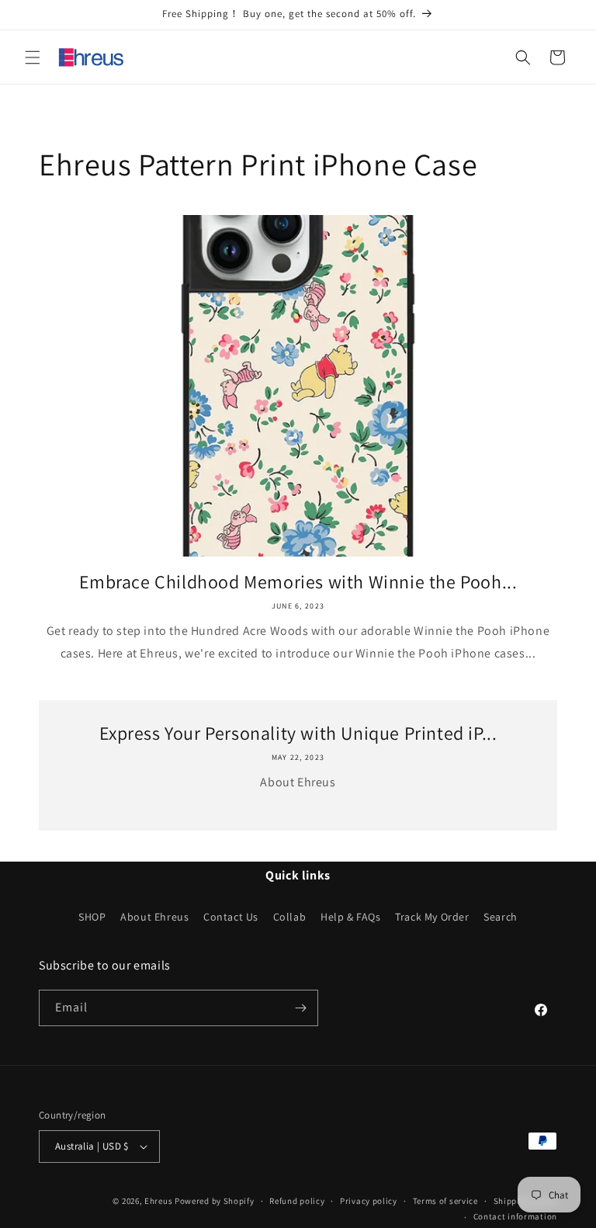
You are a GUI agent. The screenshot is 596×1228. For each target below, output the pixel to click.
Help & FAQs (351, 917)
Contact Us (230, 917)
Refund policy (296, 1200)
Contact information (515, 1216)
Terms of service (445, 1200)
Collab (290, 917)
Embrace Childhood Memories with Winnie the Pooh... (298, 582)
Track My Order (432, 917)
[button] (33, 57)
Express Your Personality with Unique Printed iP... (298, 733)
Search (500, 917)
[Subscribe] (300, 1008)
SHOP (92, 917)
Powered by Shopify (215, 1200)
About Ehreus (154, 917)
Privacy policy (368, 1200)
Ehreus (158, 1200)
